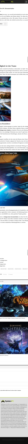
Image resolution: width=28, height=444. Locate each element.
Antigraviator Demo (10, 268)
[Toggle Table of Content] (4, 24)
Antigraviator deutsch (18, 268)
